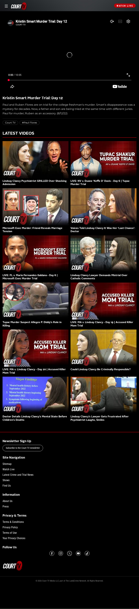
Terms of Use (10, 532)
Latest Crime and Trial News (18, 474)
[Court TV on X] (69, 553)
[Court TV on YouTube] (78, 553)
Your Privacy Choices (14, 538)
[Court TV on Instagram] (60, 553)
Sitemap (7, 464)
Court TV (10, 122)
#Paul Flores (29, 122)
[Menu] (6, 5)
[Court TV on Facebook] (51, 553)
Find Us (7, 485)
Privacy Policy (10, 527)
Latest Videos (18, 134)
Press (6, 506)
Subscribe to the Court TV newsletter (23, 448)
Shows (6, 480)
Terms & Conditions (13, 522)
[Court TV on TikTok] (87, 553)
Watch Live (125, 5)
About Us (7, 501)
